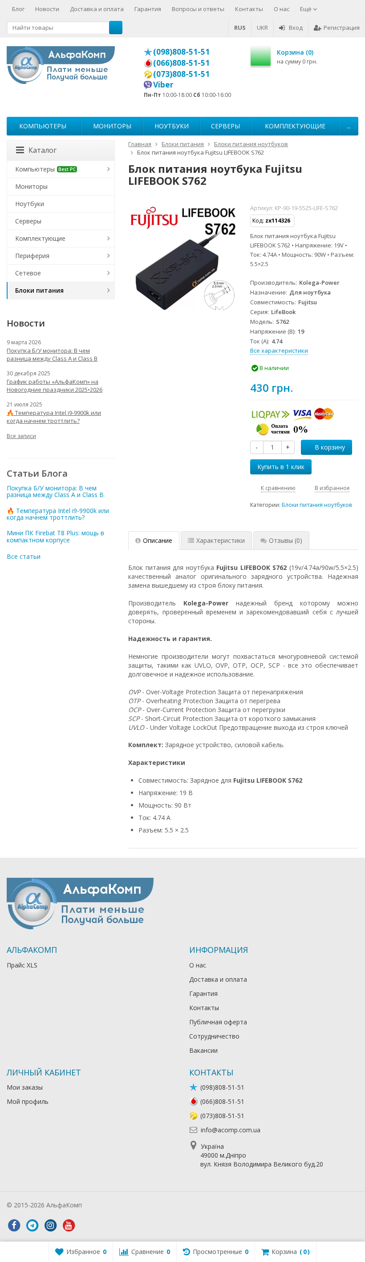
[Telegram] (32, 1225)
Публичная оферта (218, 1022)
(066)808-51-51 (181, 62)
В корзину (330, 447)
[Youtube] (68, 1225)
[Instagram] (50, 1225)
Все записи (21, 436)
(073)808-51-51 (181, 73)
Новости (47, 9)
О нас (281, 9)
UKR (262, 28)
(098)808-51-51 (181, 51)
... (349, 126)
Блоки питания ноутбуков (317, 505)
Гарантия (147, 9)
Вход (296, 28)
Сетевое (28, 273)
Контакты (249, 9)
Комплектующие (295, 126)
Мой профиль (28, 1101)
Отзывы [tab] (285, 540)
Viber (163, 84)
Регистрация (342, 28)
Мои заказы (25, 1087)
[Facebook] (14, 1225)
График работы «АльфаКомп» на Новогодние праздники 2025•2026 (54, 386)
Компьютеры (42, 126)
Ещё (306, 9)
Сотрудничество (214, 1036)
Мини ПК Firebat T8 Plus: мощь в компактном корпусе (55, 536)
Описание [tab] (157, 540)
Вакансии (203, 1050)
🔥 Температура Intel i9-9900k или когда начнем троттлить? (54, 417)
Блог (18, 9)
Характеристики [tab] (220, 540)
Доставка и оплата (97, 9)
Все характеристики (279, 350)
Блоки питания (39, 290)
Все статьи (24, 556)
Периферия (32, 255)
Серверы (225, 126)
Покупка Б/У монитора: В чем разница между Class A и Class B (52, 354)
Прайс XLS (22, 965)
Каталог (42, 150)
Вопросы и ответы (198, 9)
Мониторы (112, 126)
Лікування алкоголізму (117, 1205)
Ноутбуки (171, 126)
